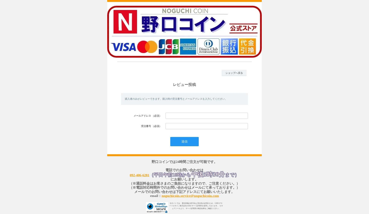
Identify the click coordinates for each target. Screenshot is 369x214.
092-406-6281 (139, 175)
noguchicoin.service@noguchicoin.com (190, 196)
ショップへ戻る (234, 72)
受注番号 (146, 126)
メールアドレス (142, 115)
